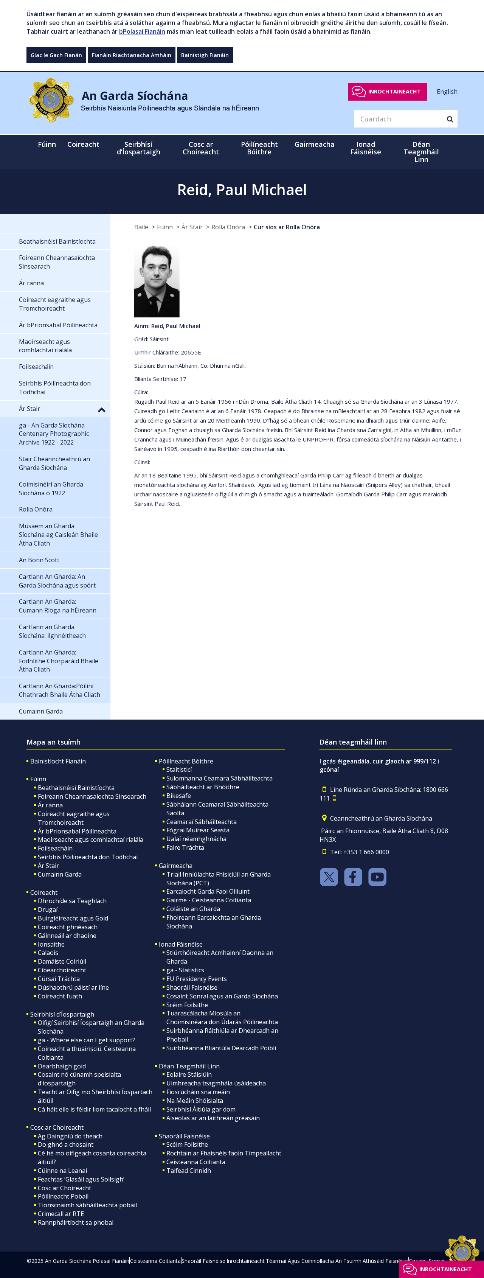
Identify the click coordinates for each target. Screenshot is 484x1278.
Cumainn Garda (60, 874)
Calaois (48, 952)
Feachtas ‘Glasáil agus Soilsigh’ (81, 1179)
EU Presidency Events (196, 979)
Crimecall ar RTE (61, 1214)
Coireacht (43, 892)
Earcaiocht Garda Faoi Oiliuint (208, 891)
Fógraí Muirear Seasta (198, 830)
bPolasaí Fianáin (142, 31)
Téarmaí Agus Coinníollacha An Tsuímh (313, 1260)
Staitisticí (179, 769)
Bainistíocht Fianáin (58, 761)
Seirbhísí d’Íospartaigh (62, 1014)
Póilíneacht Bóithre (186, 761)
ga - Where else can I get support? (86, 1040)
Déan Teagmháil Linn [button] (421, 152)
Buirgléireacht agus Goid (73, 918)
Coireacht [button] (83, 144)
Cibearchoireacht (62, 970)
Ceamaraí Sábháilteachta (201, 822)
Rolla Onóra (228, 227)
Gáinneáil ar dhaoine (67, 935)
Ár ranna (50, 805)
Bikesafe (178, 795)
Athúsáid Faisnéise (385, 1260)
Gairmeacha (175, 865)
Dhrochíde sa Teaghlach (72, 901)
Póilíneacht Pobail (63, 1196)
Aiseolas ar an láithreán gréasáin (213, 1118)
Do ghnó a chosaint (65, 1144)
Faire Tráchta (185, 847)
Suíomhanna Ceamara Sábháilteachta (219, 778)
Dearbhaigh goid (62, 1066)
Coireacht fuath (60, 996)
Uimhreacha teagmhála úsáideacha (216, 1083)
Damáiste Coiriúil (62, 961)
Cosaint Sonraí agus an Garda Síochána (222, 996)
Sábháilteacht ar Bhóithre (202, 787)
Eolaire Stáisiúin (189, 1074)
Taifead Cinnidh (188, 1170)
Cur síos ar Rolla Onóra (287, 227)
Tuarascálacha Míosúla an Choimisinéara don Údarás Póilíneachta (222, 1017)
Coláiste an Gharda (193, 909)
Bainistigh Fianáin (205, 55)
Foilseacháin (55, 848)
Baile (141, 227)
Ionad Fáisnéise (181, 944)
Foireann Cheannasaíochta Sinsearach (92, 796)
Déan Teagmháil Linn (189, 1066)
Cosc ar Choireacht (57, 1127)
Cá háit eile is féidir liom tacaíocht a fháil (94, 1109)
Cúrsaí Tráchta (59, 979)
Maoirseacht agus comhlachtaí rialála (90, 839)
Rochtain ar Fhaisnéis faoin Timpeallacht (223, 1153)
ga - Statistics (185, 970)
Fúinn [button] (47, 144)
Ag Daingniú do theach (70, 1136)
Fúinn (165, 227)
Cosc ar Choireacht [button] (201, 148)
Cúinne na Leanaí (62, 1170)
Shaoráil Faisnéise (191, 987)
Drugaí (47, 909)
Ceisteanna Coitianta (195, 1162)
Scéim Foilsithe (187, 1005)
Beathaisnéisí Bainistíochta (76, 788)
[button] (102, 409)
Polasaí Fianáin (111, 1260)
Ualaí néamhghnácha (196, 839)
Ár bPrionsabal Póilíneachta (77, 831)
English (447, 91)
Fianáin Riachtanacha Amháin (131, 55)
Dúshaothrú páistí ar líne (73, 987)
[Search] (450, 118)
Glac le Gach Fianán (56, 55)
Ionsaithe (51, 944)
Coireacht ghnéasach (68, 927)
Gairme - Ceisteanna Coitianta (208, 900)
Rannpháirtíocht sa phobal (75, 1222)
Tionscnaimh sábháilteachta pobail (87, 1205)
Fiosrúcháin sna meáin (198, 1092)
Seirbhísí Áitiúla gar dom (201, 1109)
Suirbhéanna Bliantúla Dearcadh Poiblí (221, 1048)
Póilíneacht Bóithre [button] (259, 148)
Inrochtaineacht (394, 91)
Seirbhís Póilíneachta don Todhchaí (88, 857)
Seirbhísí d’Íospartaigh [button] (138, 148)
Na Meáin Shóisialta (194, 1100)
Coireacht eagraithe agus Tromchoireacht (74, 818)
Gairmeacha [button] (315, 144)
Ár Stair (192, 227)
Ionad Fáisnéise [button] (365, 148)
